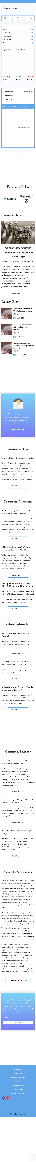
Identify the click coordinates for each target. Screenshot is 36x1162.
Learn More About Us (16, 980)
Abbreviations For (18, 1085)
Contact (18, 1081)
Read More (16, 293)
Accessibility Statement (18, 1093)
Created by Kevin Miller (18, 1114)
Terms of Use (18, 1070)
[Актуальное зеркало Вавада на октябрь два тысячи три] (18, 232)
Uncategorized (29, 261)
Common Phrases (18, 1089)
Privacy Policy (18, 1074)
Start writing (16, 429)
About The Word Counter (18, 1077)
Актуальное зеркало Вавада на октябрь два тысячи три (18, 252)
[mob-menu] (31, 8)
